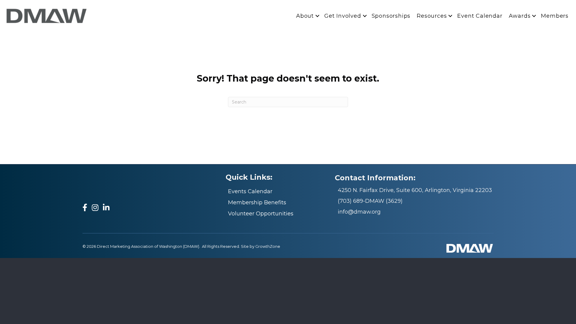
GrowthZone (267, 246)
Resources (432, 16)
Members (554, 16)
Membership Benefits (257, 202)
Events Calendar (250, 191)
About (305, 16)
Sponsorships (391, 16)
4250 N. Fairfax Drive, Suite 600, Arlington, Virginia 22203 (415, 190)
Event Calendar (479, 16)
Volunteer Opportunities (260, 213)
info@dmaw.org (359, 211)
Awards (520, 16)
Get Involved (342, 16)
